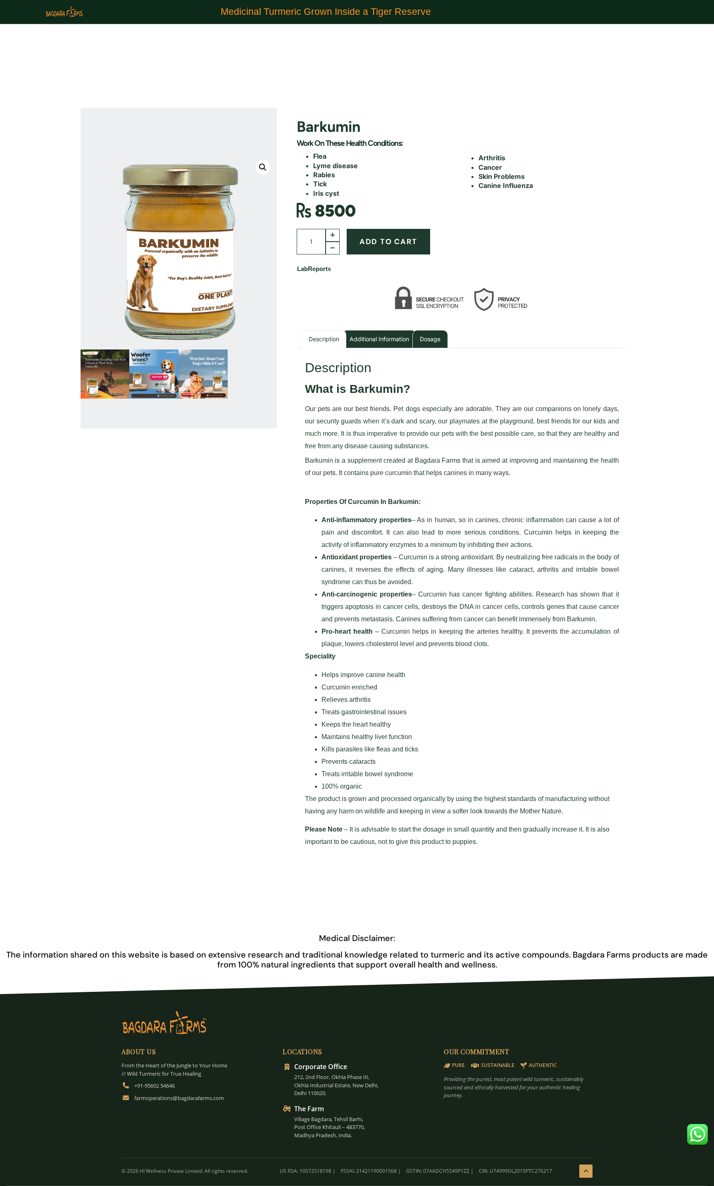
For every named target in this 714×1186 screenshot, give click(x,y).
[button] (262, 167)
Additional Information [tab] (379, 338)
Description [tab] (324, 338)
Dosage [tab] (430, 338)
